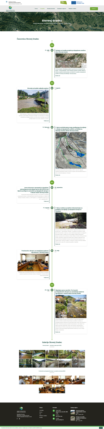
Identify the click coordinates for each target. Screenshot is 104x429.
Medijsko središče (72, 8)
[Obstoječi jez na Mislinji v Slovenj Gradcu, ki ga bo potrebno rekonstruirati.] (25, 354)
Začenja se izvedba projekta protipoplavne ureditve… (81, 418)
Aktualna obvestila (51, 8)
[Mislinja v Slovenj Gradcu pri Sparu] (52, 354)
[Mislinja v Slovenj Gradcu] (65, 354)
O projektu (42, 8)
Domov (36, 8)
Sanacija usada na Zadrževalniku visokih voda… (81, 412)
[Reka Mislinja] (52, 363)
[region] (52, 428)
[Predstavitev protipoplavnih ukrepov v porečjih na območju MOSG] (25, 380)
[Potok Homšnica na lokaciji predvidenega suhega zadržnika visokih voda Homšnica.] (25, 363)
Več (41, 427)
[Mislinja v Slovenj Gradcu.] (78, 354)
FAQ (40, 413)
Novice (40, 412)
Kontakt (41, 417)
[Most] (38, 363)
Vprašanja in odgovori (61, 8)
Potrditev (101, 427)
